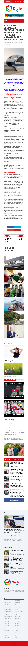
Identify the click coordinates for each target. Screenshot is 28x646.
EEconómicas (8, 609)
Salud (6, 635)
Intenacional (18, 616)
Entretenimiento (19, 611)
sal (16, 632)
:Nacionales (18, 602)
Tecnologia (17, 635)
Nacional (7, 627)
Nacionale (17, 627)
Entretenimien (8, 611)
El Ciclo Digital (11, 643)
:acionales (17, 600)
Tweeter (18, 226)
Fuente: (17, 613)
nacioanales (18, 623)
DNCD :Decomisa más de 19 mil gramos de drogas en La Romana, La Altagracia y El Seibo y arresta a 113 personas (17, 478)
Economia (17, 606)
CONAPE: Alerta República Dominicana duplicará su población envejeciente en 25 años (16, 486)
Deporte (7, 604)
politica (7, 630)
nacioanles (17, 625)
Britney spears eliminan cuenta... (8, 239)
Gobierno (17, 614)
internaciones (18, 620)
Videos (16, 637)
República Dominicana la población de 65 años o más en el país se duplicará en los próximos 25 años (14, 432)
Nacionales (7, 628)
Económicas (18, 607)
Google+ (11, 230)
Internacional (18, 618)
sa (5, 632)
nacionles (17, 628)
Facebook (11, 226)
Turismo (7, 637)
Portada (17, 630)
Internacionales (8, 620)
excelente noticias (7, 613)
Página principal (7, 427)
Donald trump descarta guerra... (20, 239)
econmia (7, 606)
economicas (8, 607)
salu (16, 634)
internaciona (8, 618)
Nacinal (7, 621)
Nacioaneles (8, 625)
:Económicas (8, 602)
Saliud (6, 634)
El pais (16, 609)
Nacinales (17, 621)
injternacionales (9, 616)
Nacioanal (7, 623)
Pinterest (18, 230)
